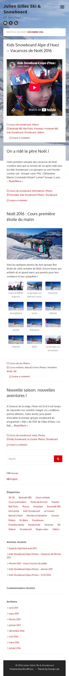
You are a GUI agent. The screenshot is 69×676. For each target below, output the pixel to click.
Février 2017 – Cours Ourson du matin (28, 563)
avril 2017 (13, 607)
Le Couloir (32, 439)
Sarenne (49, 524)
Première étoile (16, 524)
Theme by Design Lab (48, 669)
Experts (55, 502)
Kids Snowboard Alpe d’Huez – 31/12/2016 (30, 575)
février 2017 (15, 619)
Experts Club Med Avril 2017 (23, 548)
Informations (38, 190)
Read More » (16, 181)
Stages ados (42, 529)
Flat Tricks (28, 128)
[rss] (16, 23)
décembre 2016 (16, 630)
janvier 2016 (15, 648)
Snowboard (30, 132)
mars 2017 (14, 613)
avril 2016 (13, 636)
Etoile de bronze (39, 502)
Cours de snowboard (20, 124)
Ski (15, 371)
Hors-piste (14, 511)
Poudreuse (38, 520)
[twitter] (11, 23)
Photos (49, 190)
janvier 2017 (15, 625)
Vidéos (40, 132)
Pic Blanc (24, 520)
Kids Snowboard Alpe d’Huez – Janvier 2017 (31, 569)
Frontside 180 (51, 128)
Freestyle (39, 128)
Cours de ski (16, 363)
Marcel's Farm (32, 367)
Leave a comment (21, 137)
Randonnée (34, 524)
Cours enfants (17, 367)
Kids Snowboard (15, 132)
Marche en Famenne (37, 515)
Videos (35, 124)
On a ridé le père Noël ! (28, 151)
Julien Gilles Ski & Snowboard (22, 9)
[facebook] (5, 23)
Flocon (26, 506)
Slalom (12, 529)
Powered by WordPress (21, 669)
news (34, 435)
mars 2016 (14, 642)
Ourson (55, 515)
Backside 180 (16, 128)
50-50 (12, 497)
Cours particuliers (17, 502)
